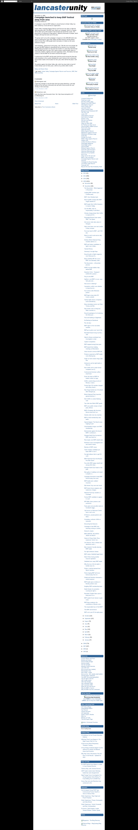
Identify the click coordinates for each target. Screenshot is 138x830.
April (86, 632)
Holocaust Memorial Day (88, 151)
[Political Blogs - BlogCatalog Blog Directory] (92, 825)
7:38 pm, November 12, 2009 (41, 97)
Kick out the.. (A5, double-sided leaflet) (92, 674)
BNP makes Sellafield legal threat (93, 554)
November (88, 186)
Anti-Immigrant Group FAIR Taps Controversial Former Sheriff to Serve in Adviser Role (90, 791)
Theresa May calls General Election (91, 768)
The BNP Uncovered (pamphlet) (90, 677)
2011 (84, 176)
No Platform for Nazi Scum (88, 125)
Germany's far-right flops (91, 251)
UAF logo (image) (86, 681)
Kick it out (84, 154)
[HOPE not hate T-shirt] (92, 33)
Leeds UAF (84, 114)
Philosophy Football (96, 39)
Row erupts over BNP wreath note (93, 440)
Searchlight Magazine (87, 143)
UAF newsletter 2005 (87, 685)
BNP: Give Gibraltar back (91, 197)
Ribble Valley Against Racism (89, 139)
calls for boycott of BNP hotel (92, 700)
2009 (84, 181)
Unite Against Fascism (87, 115)
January (87, 640)
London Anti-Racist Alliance (88, 142)
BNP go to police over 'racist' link (93, 330)
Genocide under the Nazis (88, 149)
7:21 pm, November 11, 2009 (41, 88)
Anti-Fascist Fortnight (87, 117)
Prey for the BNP (89, 276)
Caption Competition (89, 341)
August (87, 621)
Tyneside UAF (85, 165)
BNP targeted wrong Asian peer (92, 344)
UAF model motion (86, 680)
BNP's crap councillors (87, 157)
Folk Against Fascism (87, 104)
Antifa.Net (84, 135)
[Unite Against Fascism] (92, 87)
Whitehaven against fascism (89, 132)
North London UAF (86, 106)
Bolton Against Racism (87, 131)
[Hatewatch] (92, 78)
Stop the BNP (85, 146)
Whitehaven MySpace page (88, 134)
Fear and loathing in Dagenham (92, 317)
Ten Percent (84, 710)
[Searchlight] (92, 64)
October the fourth (86, 137)
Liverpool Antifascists (87, 98)
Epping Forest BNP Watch (88, 103)
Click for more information (92, 699)
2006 (84, 649)
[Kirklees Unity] (92, 59)
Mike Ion (83, 716)
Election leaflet (85, 663)
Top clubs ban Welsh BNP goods (93, 403)
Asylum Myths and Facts (88, 658)
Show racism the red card (88, 156)
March (86, 634)
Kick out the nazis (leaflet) (88, 669)
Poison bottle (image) (87, 661)
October (87, 616)
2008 (84, 643)
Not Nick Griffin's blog (87, 101)
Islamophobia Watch (86, 708)
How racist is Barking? (90, 283)
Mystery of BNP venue (90, 447)
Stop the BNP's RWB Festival (89, 126)
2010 (84, 178)
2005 (84, 651)
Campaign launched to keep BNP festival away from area (54, 18)
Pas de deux (87, 323)
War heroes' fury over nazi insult (93, 485)
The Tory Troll (85, 112)
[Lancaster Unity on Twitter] (92, 25)
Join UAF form (85, 668)
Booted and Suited (86, 660)
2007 (84, 646)
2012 (84, 173)
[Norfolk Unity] (92, 45)
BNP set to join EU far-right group (93, 612)
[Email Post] (36, 71)
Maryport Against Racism (88, 148)
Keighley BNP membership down (93, 586)
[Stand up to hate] (92, 50)
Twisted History (88, 249)
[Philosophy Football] (92, 83)
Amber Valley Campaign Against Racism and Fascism (56, 71)
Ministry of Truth (85, 717)
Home (56, 103)
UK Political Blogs (86, 707)
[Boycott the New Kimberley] (92, 696)
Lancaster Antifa (85, 108)
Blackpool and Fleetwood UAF (89, 111)
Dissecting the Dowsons (90, 524)
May (86, 629)
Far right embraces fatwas (91, 551)
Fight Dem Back (85, 129)
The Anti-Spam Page (87, 719)
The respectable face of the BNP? (93, 607)
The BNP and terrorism (90, 609)
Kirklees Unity (85, 118)
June (86, 626)
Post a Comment (39, 101)
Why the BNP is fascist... (88, 688)
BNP (73, 71)
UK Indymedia (85, 713)
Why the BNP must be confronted (90, 689)
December (88, 183)
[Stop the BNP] (92, 69)
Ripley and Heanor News (41, 69)
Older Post (75, 103)
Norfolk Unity (84, 121)
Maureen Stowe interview (88, 666)
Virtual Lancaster (85, 711)
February (87, 637)
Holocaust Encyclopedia (87, 152)
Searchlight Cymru (86, 145)
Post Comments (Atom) (48, 107)
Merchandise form (86, 671)
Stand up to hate (85, 100)
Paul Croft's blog (85, 128)
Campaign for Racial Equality (89, 162)
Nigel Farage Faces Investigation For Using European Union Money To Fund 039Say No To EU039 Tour (91, 776)
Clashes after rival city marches (93, 415)
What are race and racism (88, 686)
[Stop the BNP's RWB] (92, 73)
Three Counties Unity (87, 109)
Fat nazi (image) (85, 664)
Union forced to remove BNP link (93, 351)
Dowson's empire (89, 531)
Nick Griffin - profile (86, 672)
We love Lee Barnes (86, 120)
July (86, 624)
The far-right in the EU (87, 678)
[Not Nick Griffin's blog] (92, 55)
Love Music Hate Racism (88, 163)
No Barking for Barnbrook (91, 320)
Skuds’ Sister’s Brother (87, 714)
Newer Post (38, 103)
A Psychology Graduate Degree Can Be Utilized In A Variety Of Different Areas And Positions (92, 749)
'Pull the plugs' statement (88, 675)
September (88, 618)
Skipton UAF (84, 140)
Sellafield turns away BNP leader (93, 561)
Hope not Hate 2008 (86, 123)
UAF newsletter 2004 (87, 683)
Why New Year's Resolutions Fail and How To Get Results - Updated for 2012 (91, 755)
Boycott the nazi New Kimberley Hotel (91, 166)
